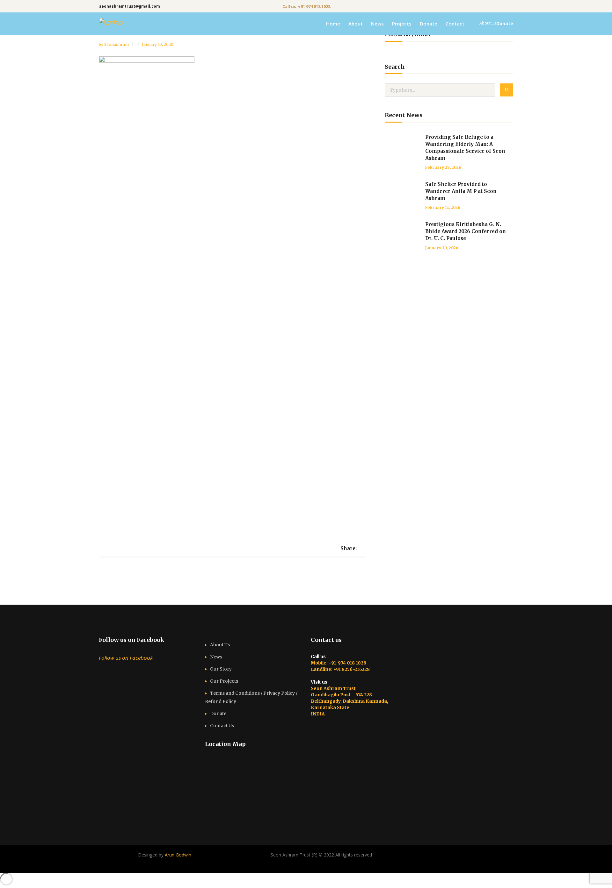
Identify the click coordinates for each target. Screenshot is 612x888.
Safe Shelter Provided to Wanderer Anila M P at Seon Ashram (461, 191)
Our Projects (224, 681)
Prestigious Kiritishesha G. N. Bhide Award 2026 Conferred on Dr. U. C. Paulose (465, 231)
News (216, 657)
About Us (220, 645)
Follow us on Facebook (131, 639)
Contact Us (222, 725)
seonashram (117, 44)
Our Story (221, 669)
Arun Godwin (178, 855)
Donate (218, 713)
